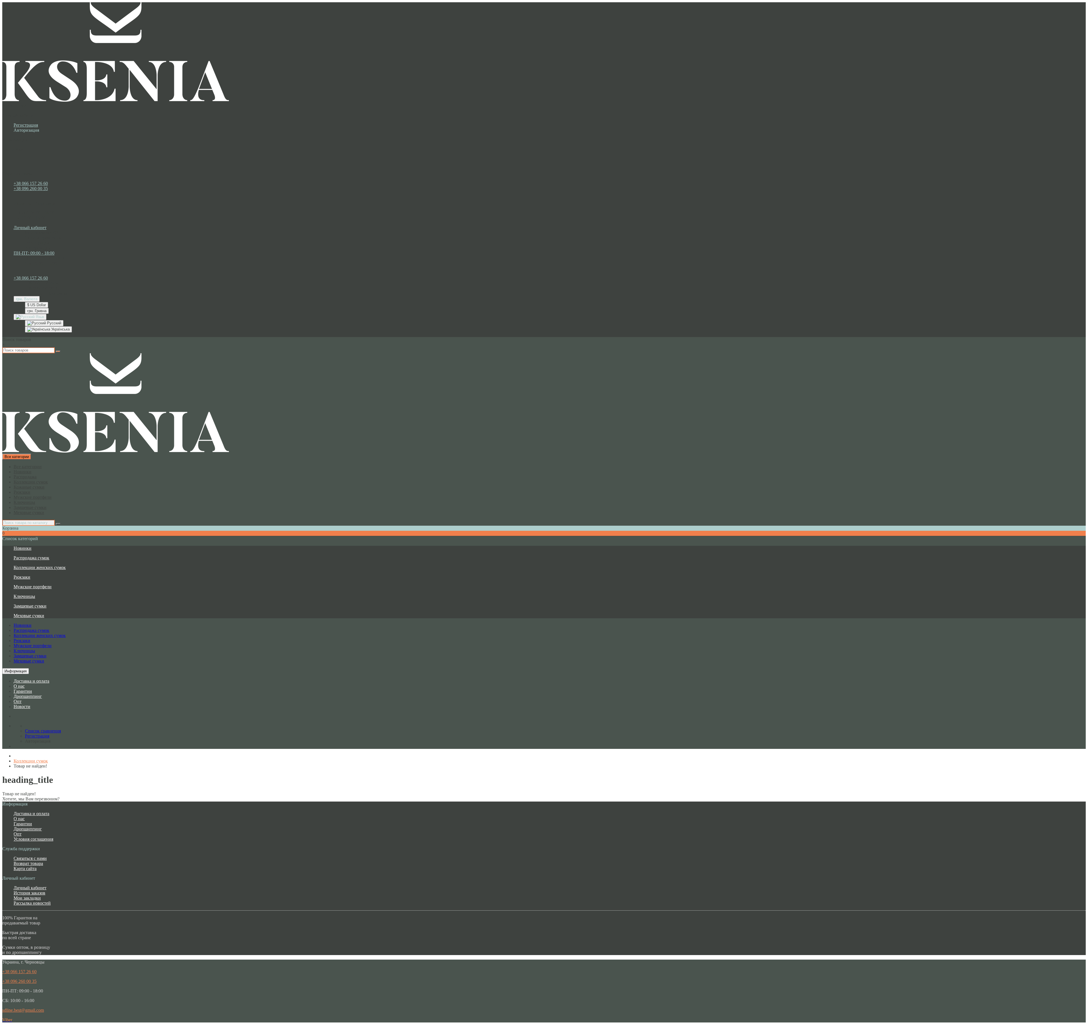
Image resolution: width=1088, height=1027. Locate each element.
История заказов (29, 892)
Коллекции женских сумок (40, 567)
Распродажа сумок (31, 557)
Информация (16, 671)
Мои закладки (27, 898)
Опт (18, 701)
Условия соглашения (33, 839)
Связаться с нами (30, 858)
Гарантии (23, 691)
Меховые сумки (29, 512)
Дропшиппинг (28, 696)
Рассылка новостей (32, 903)
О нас (19, 686)
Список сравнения (43, 237)
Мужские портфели (33, 497)
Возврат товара (28, 863)
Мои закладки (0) (41, 232)
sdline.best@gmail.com (23, 1010)
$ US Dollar (36, 305)
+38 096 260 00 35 (31, 188)
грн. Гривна (36, 311)
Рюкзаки (22, 492)
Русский (53, 323)
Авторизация (26, 130)
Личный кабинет (30, 887)
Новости (22, 706)
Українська (60, 329)
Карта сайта (25, 868)
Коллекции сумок (31, 482)
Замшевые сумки (30, 507)
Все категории (28, 466)
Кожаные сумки (29, 487)
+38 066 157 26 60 (31, 183)
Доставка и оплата (31, 681)
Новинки (22, 471)
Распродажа (25, 476)
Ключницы (24, 502)
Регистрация (26, 125)
